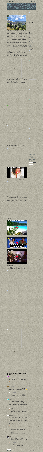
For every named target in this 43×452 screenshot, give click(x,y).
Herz (34, 156)
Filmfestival (30, 155)
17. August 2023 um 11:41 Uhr (11, 386)
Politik (32, 157)
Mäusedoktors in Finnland (32, 44)
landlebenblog (31, 41)
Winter (31, 160)
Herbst (33, 156)
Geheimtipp (32, 156)
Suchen (34, 162)
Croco (30, 37)
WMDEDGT (33, 160)
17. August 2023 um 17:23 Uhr (13, 392)
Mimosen (30, 157)
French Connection (33, 155)
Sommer (30, 158)
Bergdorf (30, 152)
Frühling (30, 156)
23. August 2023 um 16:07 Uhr (13, 442)
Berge (31, 152)
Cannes (33, 152)
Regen (34, 157)
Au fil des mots (10, 1)
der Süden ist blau (31, 154)
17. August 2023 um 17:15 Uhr (13, 409)
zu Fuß (30, 161)
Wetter (30, 160)
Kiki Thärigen (31, 40)
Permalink (13, 370)
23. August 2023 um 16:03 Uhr (11, 437)
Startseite (8, 9)
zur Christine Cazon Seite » (33, 148)
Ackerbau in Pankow (31, 33)
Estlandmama (31, 38)
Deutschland (34, 154)
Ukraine (32, 159)
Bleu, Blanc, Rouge (31, 36)
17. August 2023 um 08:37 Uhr (11, 376)
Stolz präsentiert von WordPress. (32, 450)
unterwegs (34, 159)
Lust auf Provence (31, 43)
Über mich (11, 9)
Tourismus (30, 159)
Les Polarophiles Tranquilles (32, 42)
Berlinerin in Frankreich (31, 34)
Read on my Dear (31, 45)
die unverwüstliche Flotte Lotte (24, 267)
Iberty (30, 39)
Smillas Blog (31, 46)
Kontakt (13, 9)
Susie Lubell (31, 47)
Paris (31, 157)
